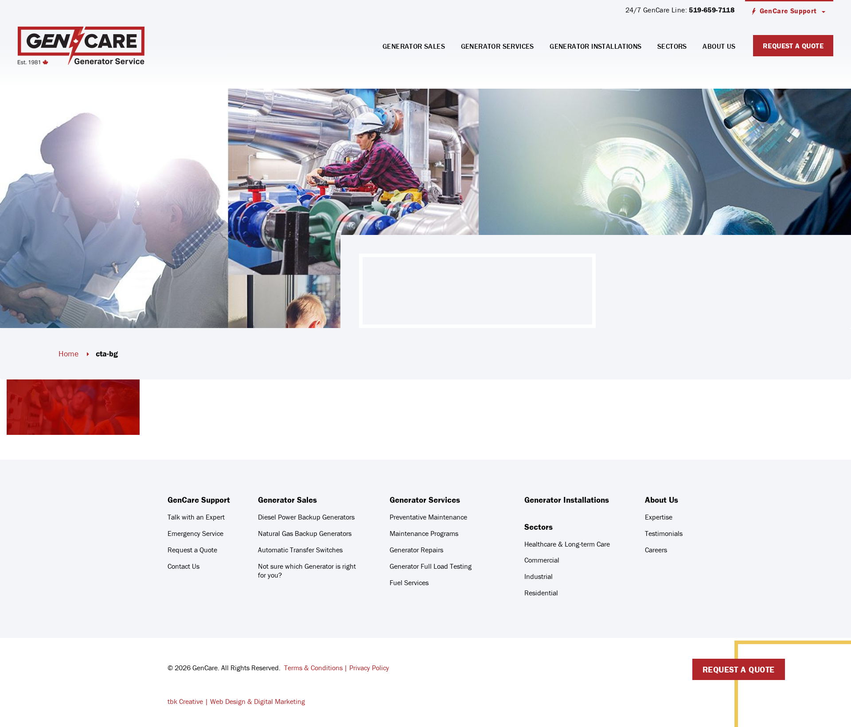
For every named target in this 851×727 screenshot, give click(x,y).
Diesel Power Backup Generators (306, 516)
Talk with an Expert (196, 516)
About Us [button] (719, 46)
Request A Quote (793, 45)
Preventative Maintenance (428, 516)
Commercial (541, 559)
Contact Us (183, 566)
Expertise (658, 516)
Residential (541, 592)
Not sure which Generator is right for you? (307, 570)
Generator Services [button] (497, 46)
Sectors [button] (672, 46)
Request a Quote (192, 549)
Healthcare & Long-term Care (567, 543)
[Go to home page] (81, 46)
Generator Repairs (416, 549)
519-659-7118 (711, 9)
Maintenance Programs (424, 533)
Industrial (538, 576)
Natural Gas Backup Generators (304, 533)
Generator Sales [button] (414, 46)
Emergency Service (195, 533)
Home (68, 353)
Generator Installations (595, 46)
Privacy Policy (369, 667)
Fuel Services (409, 582)
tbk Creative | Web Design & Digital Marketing (236, 701)
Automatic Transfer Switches (300, 549)
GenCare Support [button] (788, 10)
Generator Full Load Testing (431, 566)
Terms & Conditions (313, 667)
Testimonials (664, 533)
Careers (656, 549)
